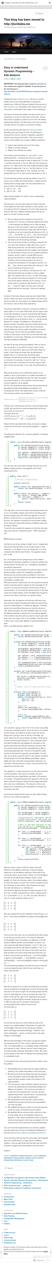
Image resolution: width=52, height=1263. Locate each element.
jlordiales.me (41, 84)
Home (6, 52)
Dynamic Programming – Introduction (18, 1183)
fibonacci (22, 518)
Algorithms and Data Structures (21, 1156)
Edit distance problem (34, 130)
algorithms (42, 1156)
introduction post (12, 107)
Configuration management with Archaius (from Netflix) (24, 1177)
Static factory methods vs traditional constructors (22, 1188)
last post (25, 99)
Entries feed (8, 1237)
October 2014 (9, 1197)
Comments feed (10, 1240)
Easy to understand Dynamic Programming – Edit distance (19, 71)
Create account (9, 1232)
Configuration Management (14, 1218)
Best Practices (9, 1216)
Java (5, 1221)
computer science (31, 1158)
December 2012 (9, 1204)
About (14, 52)
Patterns (7, 1223)
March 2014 (8, 1199)
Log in (6, 1235)
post (26, 564)
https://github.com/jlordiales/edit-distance (31, 1133)
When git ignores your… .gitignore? (17, 1185)
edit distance (18, 1160)
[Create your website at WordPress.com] (26, 2)
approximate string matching (14, 1158)
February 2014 (9, 1202)
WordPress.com (10, 1243)
